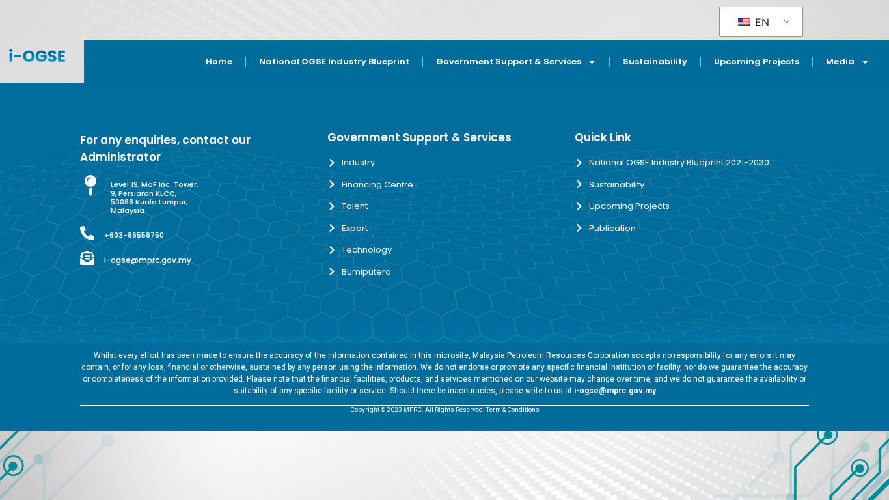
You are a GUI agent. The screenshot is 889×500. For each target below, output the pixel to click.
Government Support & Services (508, 61)
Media (840, 61)
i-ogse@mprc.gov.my (147, 260)
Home (219, 61)
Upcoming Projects (756, 61)
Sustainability (655, 61)
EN (760, 22)
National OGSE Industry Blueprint (334, 61)
